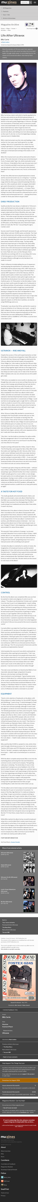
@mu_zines (7, 1177)
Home (3, 28)
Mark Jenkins (5, 42)
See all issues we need (10, 1108)
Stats (2, 1156)
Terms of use (5, 1193)
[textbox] (24, 2)
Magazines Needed (7, 1167)
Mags (8, 28)
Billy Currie (6, 1017)
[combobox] (26, 2)
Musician (5, 1024)
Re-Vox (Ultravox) (6, 901)
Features (5, 11)
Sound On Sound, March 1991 (15, 45)
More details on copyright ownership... (10, 949)
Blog (5, 1185)
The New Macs (6, 927)
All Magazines (7, 8)
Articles (3, 30)
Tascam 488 (5, 932)
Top (3, 922)
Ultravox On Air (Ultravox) (9, 877)
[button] (29, 24)
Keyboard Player (7, 1026)
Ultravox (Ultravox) (7, 852)
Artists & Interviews (9, 18)
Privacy (3, 1195)
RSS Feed (7, 1181)
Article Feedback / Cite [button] (10, 1010)
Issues (13, 28)
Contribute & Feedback (8, 1164)
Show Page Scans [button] (32, 28)
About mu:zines (5, 1151)
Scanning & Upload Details (9, 1169)
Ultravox (5, 1033)
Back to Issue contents (10, 1057)
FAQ (2, 1154)
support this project (28, 1074)
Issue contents (10, 922)
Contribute (23, 1112)
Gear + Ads (6, 15)
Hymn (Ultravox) (6, 865)
